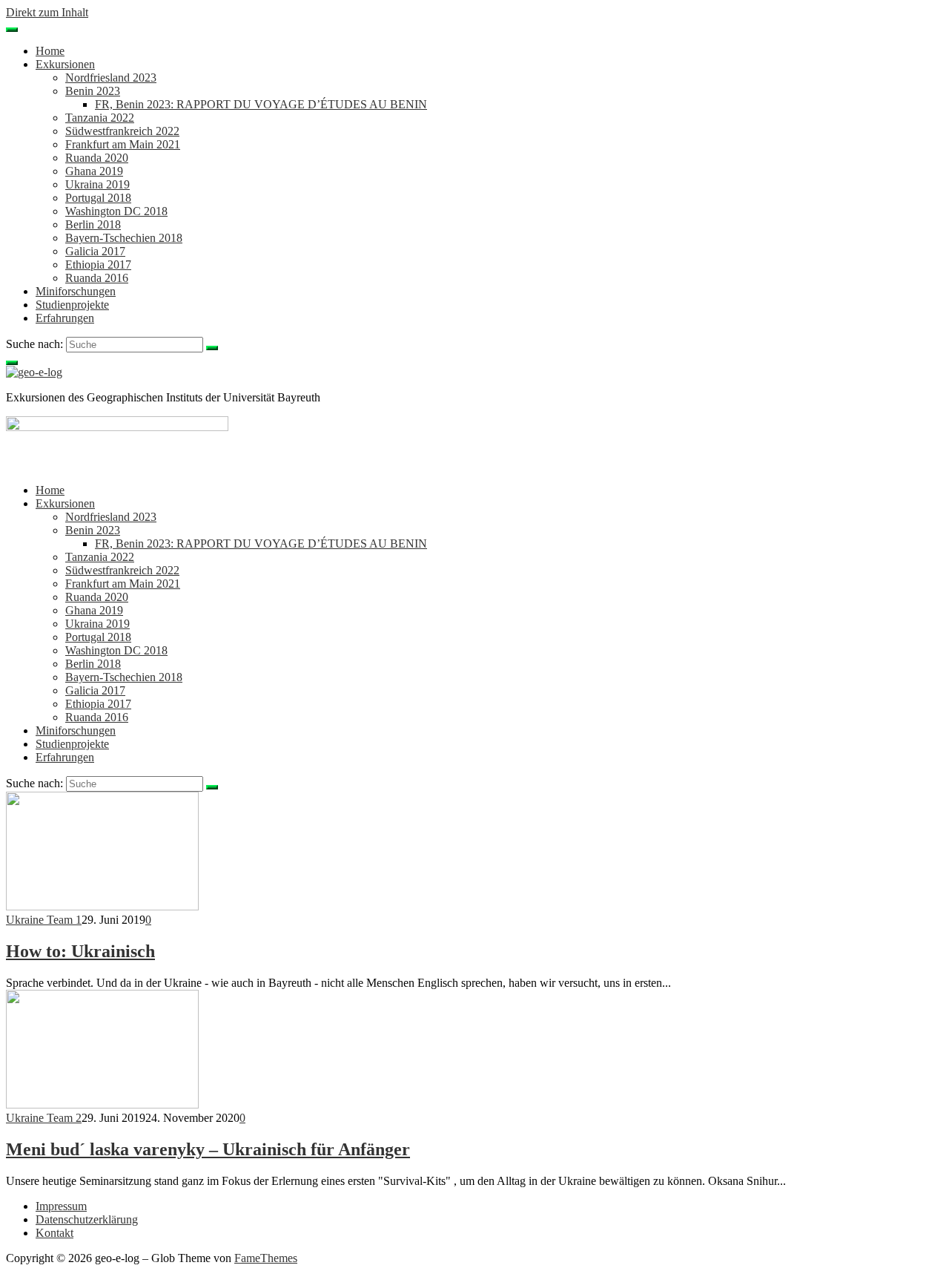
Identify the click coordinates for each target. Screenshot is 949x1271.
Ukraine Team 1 (44, 919)
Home (50, 51)
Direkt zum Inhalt (47, 12)
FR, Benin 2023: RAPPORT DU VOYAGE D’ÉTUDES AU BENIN (261, 104)
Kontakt (54, 1232)
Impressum (61, 1206)
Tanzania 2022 (99, 117)
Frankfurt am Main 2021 (122, 144)
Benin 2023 (92, 91)
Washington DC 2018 (116, 211)
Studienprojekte (72, 304)
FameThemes (265, 1258)
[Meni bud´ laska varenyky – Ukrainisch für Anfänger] (102, 1104)
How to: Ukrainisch (80, 951)
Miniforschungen (76, 291)
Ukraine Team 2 (44, 1117)
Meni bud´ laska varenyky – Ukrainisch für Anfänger (208, 1149)
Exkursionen (65, 64)
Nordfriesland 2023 (110, 77)
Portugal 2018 (98, 197)
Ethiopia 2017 (98, 264)
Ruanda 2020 (96, 157)
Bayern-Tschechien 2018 (123, 237)
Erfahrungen (65, 318)
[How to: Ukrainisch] (102, 906)
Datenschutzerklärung (87, 1219)
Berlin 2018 (93, 224)
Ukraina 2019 (97, 184)
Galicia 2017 (95, 251)
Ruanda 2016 (96, 278)
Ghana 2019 (94, 171)
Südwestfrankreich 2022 (122, 131)
